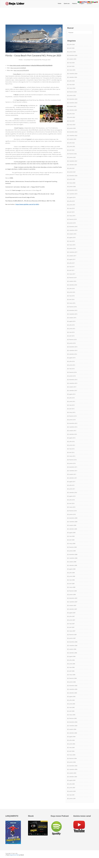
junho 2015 (72, 328)
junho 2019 (72, 204)
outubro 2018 (72, 234)
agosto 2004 (72, 736)
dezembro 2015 (73, 310)
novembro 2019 (73, 194)
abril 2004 (71, 751)
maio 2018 (72, 241)
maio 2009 (72, 536)
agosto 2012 (72, 438)
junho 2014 (72, 365)
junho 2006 (72, 663)
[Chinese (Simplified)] (81, 2)
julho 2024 (72, 81)
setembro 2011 (73, 478)
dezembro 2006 (73, 642)
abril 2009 (71, 540)
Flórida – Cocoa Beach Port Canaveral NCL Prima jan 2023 (33, 55)
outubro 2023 (72, 106)
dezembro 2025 (73, 55)
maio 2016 (72, 296)
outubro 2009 (72, 525)
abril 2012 (71, 452)
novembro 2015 (73, 314)
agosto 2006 (72, 656)
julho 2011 (72, 485)
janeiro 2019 (72, 223)
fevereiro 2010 (73, 510)
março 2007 (72, 631)
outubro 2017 (72, 255)
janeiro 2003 (72, 791)
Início (77, 13)
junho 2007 (72, 620)
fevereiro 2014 (73, 372)
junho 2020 (72, 179)
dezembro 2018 (73, 226)
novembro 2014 (73, 350)
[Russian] (95, 2)
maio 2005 (72, 707)
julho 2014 (72, 361)
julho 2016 (72, 288)
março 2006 (72, 674)
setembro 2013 (73, 390)
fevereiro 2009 (73, 547)
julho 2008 (72, 572)
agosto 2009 (72, 532)
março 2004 (72, 755)
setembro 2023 (73, 110)
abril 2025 (71, 66)
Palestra (74, 3)
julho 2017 (72, 263)
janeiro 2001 (72, 798)
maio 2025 (72, 62)
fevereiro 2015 (73, 339)
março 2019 (72, 215)
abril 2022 (71, 150)
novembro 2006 (73, 645)
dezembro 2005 (73, 685)
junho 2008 (72, 576)
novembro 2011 (73, 470)
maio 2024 (72, 84)
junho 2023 (72, 117)
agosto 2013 (72, 394)
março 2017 (72, 274)
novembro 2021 (73, 161)
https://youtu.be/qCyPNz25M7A (21, 70)
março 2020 (72, 183)
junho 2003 (72, 787)
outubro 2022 (72, 139)
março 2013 (72, 412)
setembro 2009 (73, 529)
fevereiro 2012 (73, 459)
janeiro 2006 (72, 682)
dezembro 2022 (73, 132)
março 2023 (72, 124)
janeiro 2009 (72, 551)
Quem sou (67, 3)
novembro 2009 (73, 521)
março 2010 (72, 507)
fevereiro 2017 (73, 277)
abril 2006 (71, 671)
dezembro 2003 (73, 765)
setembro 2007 (73, 609)
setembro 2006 (73, 653)
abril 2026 (71, 48)
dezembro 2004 (73, 722)
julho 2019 (72, 201)
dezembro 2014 (73, 347)
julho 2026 (72, 44)
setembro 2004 (73, 733)
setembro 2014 (73, 354)
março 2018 (72, 245)
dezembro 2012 (73, 423)
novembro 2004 (73, 725)
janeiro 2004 (72, 762)
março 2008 (72, 587)
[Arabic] (79, 2)
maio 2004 (72, 747)
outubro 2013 (72, 387)
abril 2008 (71, 583)
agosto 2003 (72, 780)
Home (59, 3)
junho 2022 (72, 146)
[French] (87, 2)
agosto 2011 (72, 481)
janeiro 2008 (72, 594)
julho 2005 (72, 700)
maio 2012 (72, 449)
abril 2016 (71, 299)
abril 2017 (71, 270)
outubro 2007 (72, 605)
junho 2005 (72, 704)
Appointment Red (14, 855)
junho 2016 (72, 292)
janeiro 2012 (72, 463)
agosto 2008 (72, 569)
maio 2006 (72, 667)
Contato (89, 3)
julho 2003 (72, 784)
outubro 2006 (72, 649)
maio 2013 (72, 405)
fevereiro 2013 (73, 416)
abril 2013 (71, 408)
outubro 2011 (72, 474)
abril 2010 (71, 503)
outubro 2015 (72, 317)
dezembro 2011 (73, 467)
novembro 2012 (73, 427)
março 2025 (72, 70)
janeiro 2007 (72, 638)
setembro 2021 (73, 164)
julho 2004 (72, 740)
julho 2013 (72, 398)
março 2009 (72, 543)
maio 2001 (72, 795)
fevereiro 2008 (73, 591)
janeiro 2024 (72, 95)
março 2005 (72, 714)
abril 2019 (71, 212)
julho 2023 (72, 113)
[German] (89, 2)
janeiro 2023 (72, 128)
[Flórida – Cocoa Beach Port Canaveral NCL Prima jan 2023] (34, 39)
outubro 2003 (72, 773)
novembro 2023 (73, 102)
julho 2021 (72, 168)
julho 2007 (72, 616)
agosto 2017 (72, 259)
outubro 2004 (72, 729)
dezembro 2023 (73, 99)
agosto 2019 (72, 197)
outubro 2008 (72, 561)
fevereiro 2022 (73, 153)
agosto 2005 (72, 696)
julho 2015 (72, 325)
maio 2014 (72, 368)
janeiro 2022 (72, 157)
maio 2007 (72, 623)
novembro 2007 (73, 602)
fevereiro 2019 (73, 219)
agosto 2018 (72, 237)
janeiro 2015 (72, 343)
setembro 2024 (73, 77)
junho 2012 (72, 445)
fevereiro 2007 (73, 634)
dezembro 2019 (73, 190)
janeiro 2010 (72, 514)
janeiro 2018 (72, 248)
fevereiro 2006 (73, 678)
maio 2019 (72, 208)
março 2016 (72, 303)
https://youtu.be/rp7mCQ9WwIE (18, 68)
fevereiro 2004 (73, 758)
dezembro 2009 (73, 518)
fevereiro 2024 (73, 92)
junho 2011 (72, 489)
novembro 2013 (73, 383)
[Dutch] (83, 2)
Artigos (81, 3)
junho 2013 (72, 401)
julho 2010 (72, 500)
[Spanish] (97, 2)
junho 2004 (72, 744)
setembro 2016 (73, 285)
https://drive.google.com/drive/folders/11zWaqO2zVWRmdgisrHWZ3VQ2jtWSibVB (31, 65)
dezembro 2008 (73, 554)
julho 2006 (72, 660)
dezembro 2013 (73, 379)
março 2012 (72, 456)
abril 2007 (71, 627)
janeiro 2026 (72, 51)
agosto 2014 (72, 357)
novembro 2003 (73, 769)
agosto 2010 (72, 496)
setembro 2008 (73, 565)
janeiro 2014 (72, 376)
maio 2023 (72, 121)
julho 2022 (72, 143)
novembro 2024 (73, 73)
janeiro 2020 (72, 186)
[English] (85, 2)
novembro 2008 (73, 558)
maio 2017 (72, 266)
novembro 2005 (73, 689)
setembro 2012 (73, 434)
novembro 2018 (73, 230)
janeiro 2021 (72, 172)
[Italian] (91, 2)
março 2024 (72, 88)
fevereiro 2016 (73, 306)
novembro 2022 (73, 135)
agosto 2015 (72, 321)
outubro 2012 (72, 430)
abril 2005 (71, 711)
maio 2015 (72, 332)
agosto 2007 (72, 612)
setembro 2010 (73, 492)
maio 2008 (72, 580)
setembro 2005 (73, 693)
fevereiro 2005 (73, 718)
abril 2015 (71, 336)
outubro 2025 (72, 59)
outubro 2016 (72, 281)
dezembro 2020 (73, 175)
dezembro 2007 (73, 598)
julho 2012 (72, 441)
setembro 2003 (73, 776)
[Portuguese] (93, 2)
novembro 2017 (73, 252)
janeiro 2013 (72, 419)
